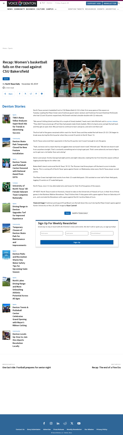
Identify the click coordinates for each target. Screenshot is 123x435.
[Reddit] (65, 423)
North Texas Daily (12, 84)
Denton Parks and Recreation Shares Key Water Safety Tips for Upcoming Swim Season (20, 262)
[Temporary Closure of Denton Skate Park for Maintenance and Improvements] (6, 228)
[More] (41, 93)
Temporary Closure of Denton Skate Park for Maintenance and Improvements (19, 236)
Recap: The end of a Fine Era (106, 367)
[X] (25, 93)
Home (5, 48)
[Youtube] (78, 423)
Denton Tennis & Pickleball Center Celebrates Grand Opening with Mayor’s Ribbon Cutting (20, 316)
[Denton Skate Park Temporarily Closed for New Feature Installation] (6, 142)
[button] (119, 3)
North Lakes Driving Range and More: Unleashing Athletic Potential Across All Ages (20, 289)
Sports (10, 48)
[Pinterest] (36, 93)
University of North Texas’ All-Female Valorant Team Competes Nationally (20, 191)
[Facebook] (19, 93)
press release (112, 121)
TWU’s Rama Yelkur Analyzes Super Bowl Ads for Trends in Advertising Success (20, 125)
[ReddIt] (30, 93)
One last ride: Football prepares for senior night (26, 367)
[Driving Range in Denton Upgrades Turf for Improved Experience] (6, 207)
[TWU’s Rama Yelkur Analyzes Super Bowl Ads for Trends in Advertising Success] (6, 118)
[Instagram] (51, 423)
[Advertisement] (61, 28)
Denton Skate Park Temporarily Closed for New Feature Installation (20, 147)
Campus (15, 183)
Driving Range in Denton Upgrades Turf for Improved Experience (20, 212)
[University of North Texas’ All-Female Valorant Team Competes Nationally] (6, 187)
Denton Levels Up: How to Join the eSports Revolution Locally (20, 340)
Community (16, 138)
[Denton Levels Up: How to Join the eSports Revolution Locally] (6, 335)
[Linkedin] (58, 423)
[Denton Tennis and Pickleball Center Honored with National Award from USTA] (6, 163)
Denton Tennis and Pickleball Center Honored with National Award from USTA (20, 169)
